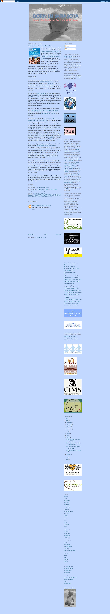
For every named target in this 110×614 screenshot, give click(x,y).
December (69, 422)
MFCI (65, 557)
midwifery (66, 559)
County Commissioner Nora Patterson (72, 299)
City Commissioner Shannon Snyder (72, 290)
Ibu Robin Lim (67, 539)
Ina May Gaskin (57, 194)
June (68, 433)
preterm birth (67, 574)
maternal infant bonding (69, 550)
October (69, 426)
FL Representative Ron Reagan (71, 277)
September (69, 429)
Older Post (58, 234)
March (68, 437)
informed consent (33, 195)
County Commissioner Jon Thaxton (72, 301)
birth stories (66, 504)
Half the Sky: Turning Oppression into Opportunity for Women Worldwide (51, 56)
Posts (67, 46)
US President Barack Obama (70, 263)
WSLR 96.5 (66, 189)
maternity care (67, 553)
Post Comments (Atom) (40, 237)
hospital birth (48, 194)
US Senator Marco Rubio (69, 264)
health (65, 526)
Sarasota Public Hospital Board (71, 303)
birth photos (66, 502)
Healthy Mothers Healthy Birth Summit (46, 145)
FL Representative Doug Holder (71, 275)
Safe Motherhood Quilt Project (48, 113)
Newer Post (31, 234)
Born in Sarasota (68, 56)
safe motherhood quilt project (70, 577)
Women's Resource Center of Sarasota (50, 51)
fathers (65, 520)
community (66, 513)
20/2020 (66, 496)
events (35, 194)
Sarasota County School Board (71, 305)
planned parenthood (68, 568)
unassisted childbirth (68, 579)
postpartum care (67, 570)
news (56, 195)
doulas (65, 515)
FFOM (65, 522)
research (66, 575)
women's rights (47, 196)
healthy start (67, 529)
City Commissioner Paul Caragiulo (72, 287)
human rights (67, 535)
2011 (67, 420)
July (68, 431)
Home (45, 234)
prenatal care (67, 572)
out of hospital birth (68, 566)
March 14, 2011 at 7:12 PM (44, 205)
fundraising (40, 194)
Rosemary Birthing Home (70, 336)
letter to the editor (41, 93)
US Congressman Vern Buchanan (71, 268)
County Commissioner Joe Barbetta (72, 294)
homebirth (66, 531)
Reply (33, 209)
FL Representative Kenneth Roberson (72, 279)
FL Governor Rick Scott (69, 270)
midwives (66, 561)
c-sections (66, 509)
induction (66, 542)
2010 (67, 457)
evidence (50, 137)
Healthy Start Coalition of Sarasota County (47, 189)
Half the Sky (50, 83)
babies (65, 498)
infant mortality (67, 544)
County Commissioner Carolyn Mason (72, 292)
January (69, 454)
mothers (52, 195)
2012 (67, 418)
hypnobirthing (67, 537)
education (66, 517)
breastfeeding (67, 507)
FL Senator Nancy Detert (69, 272)
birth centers (67, 500)
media (65, 555)
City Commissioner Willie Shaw (71, 288)
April (68, 435)
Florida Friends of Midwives (42, 187)
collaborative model (68, 511)
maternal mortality (44, 195)
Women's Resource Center (46, 81)
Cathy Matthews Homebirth (70, 340)
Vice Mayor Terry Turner (69, 285)
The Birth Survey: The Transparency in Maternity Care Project (71, 164)
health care (66, 528)
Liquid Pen (35, 205)
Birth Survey (67, 506)
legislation (66, 548)
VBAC (65, 581)
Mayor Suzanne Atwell (69, 283)
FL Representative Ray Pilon (70, 274)
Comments (68, 48)
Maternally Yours (68, 182)
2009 (67, 459)
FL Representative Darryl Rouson (71, 281)
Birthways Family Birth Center (71, 338)
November (69, 424)
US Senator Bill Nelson (69, 266)
